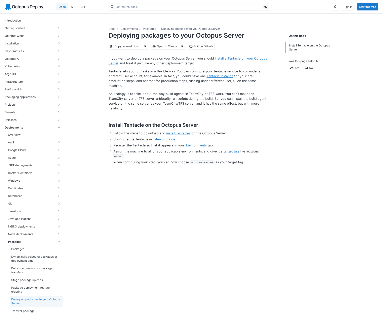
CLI (83, 6)
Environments (196, 145)
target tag (231, 151)
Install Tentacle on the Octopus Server (309, 47)
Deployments (129, 28)
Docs (62, 6)
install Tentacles (178, 133)
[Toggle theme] (335, 6)
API (73, 6)
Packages (149, 28)
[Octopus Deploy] (24, 7)
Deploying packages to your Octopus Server (190, 28)
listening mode (164, 139)
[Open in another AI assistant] (182, 46)
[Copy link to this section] (202, 125)
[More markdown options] (145, 46)
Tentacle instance (220, 76)
